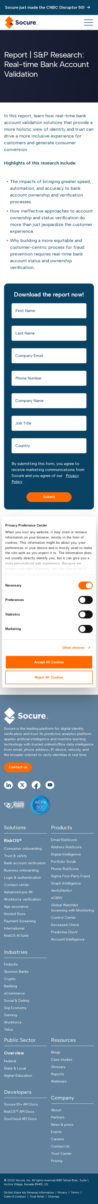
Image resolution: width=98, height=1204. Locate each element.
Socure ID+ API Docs (21, 1104)
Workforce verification (22, 899)
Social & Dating (16, 1000)
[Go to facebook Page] (36, 785)
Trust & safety (15, 856)
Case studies (61, 1060)
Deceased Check (65, 925)
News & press (62, 1124)
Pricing (56, 1161)
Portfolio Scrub (63, 862)
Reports (57, 1074)
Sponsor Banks (16, 972)
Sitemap (53, 1196)
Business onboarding (21, 870)
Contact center (16, 885)
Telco (8, 1030)
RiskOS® (13, 840)
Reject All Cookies (49, 677)
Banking (10, 986)
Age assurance (16, 906)
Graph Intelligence (66, 883)
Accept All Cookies (49, 662)
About (56, 1110)
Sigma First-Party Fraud (70, 876)
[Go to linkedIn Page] (8, 785)
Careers (57, 1139)
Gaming (10, 1015)
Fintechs (11, 964)
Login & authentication (22, 878)
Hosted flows (15, 914)
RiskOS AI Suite (16, 936)
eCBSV (56, 898)
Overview (14, 1053)
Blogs (55, 1052)
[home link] (21, 22)
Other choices (73, 647)
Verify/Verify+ (61, 890)
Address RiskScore (66, 847)
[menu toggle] (88, 23)
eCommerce (14, 993)
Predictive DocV (64, 932)
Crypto (10, 979)
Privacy (62, 1192)
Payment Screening (20, 921)
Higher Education (18, 1076)
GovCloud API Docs (20, 1119)
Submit (49, 497)
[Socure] (26, 715)
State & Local (15, 1068)
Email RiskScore (64, 840)
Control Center (63, 918)
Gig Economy (15, 1008)
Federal (10, 1061)
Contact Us (60, 1146)
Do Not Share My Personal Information (29, 1192)
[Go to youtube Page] (49, 785)
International (14, 928)
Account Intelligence (67, 939)
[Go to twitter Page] (22, 785)
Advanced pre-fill (18, 892)
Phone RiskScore (65, 869)
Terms (75, 1192)
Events (56, 1132)
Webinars (59, 1081)
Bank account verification (25, 863)
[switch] (85, 600)
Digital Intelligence (66, 854)
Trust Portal (37, 1196)
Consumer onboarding (23, 848)
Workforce (13, 1022)
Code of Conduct (15, 1196)
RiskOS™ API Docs (19, 1112)
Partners (58, 1117)
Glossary (58, 1067)
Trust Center (61, 1154)
